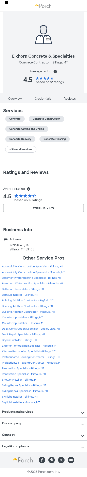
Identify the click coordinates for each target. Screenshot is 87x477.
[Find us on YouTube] (71, 460)
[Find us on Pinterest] (51, 460)
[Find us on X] (61, 460)
